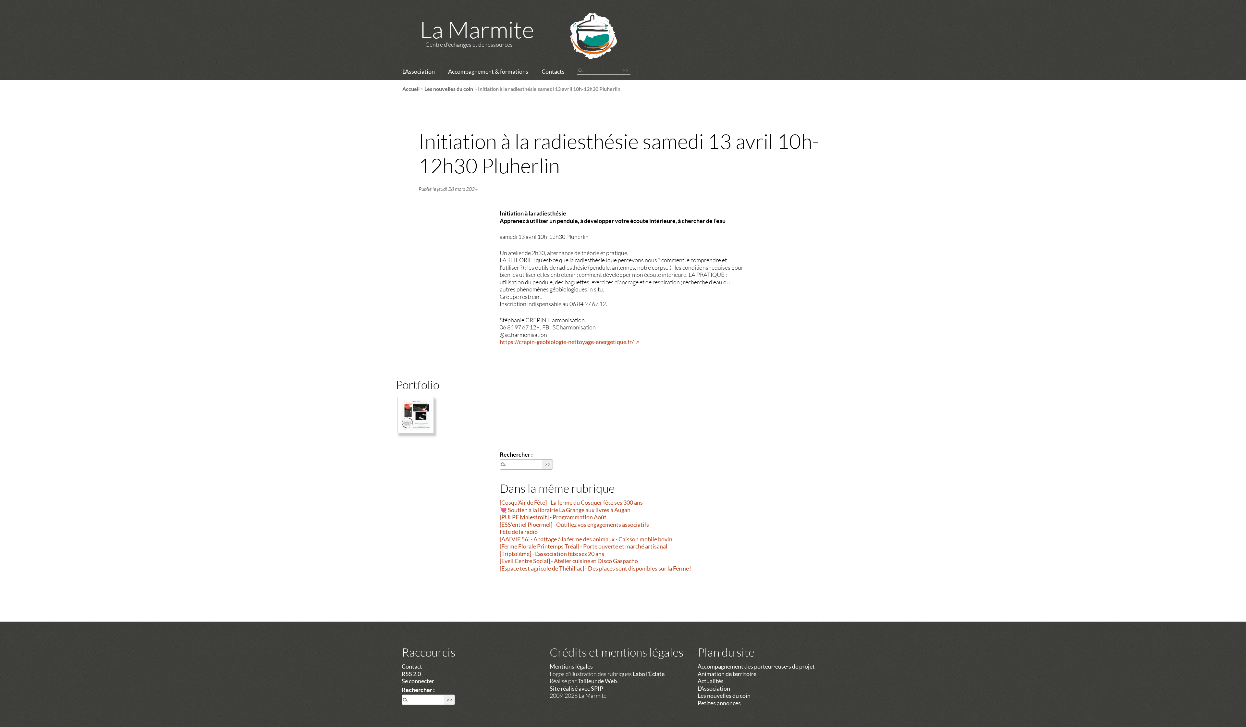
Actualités (711, 680)
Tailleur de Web (597, 680)
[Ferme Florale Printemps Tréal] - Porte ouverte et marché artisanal (583, 546)
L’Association (418, 71)
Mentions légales (571, 666)
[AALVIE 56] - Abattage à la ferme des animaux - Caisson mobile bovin (586, 539)
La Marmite (477, 29)
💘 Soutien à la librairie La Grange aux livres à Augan (565, 509)
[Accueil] (585, 44)
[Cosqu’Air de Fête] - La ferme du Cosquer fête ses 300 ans (571, 502)
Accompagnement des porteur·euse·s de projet (756, 666)
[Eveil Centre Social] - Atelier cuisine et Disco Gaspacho (569, 560)
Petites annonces (719, 703)
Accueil (411, 89)
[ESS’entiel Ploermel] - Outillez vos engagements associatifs (574, 524)
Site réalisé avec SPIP (576, 688)
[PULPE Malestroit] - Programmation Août (553, 517)
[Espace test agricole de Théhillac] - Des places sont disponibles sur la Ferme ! (596, 568)
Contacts (553, 71)
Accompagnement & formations (488, 71)
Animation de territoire (727, 673)
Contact (412, 666)
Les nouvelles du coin (448, 89)
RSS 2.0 (411, 673)
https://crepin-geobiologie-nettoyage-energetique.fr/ (567, 341)
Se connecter (418, 680)
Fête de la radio (519, 531)
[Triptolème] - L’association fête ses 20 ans (552, 553)
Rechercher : (516, 454)
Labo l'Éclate (649, 673)
